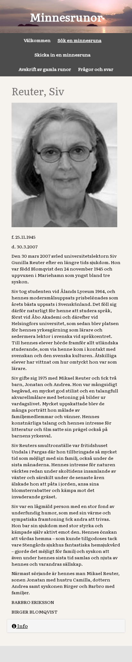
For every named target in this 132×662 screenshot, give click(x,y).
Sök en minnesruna (80, 40)
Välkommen (37, 40)
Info (22, 626)
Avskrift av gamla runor (45, 69)
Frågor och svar (95, 69)
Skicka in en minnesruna (63, 54)
